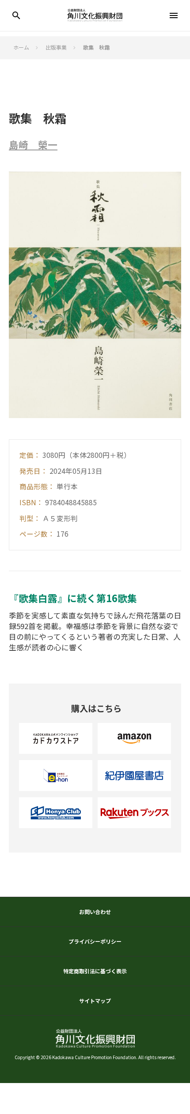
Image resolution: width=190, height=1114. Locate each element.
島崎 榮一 (33, 144)
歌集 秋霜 (96, 47)
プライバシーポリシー (95, 941)
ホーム (21, 47)
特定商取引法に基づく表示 (95, 971)
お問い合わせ (95, 911)
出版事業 (56, 47)
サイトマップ (95, 1000)
